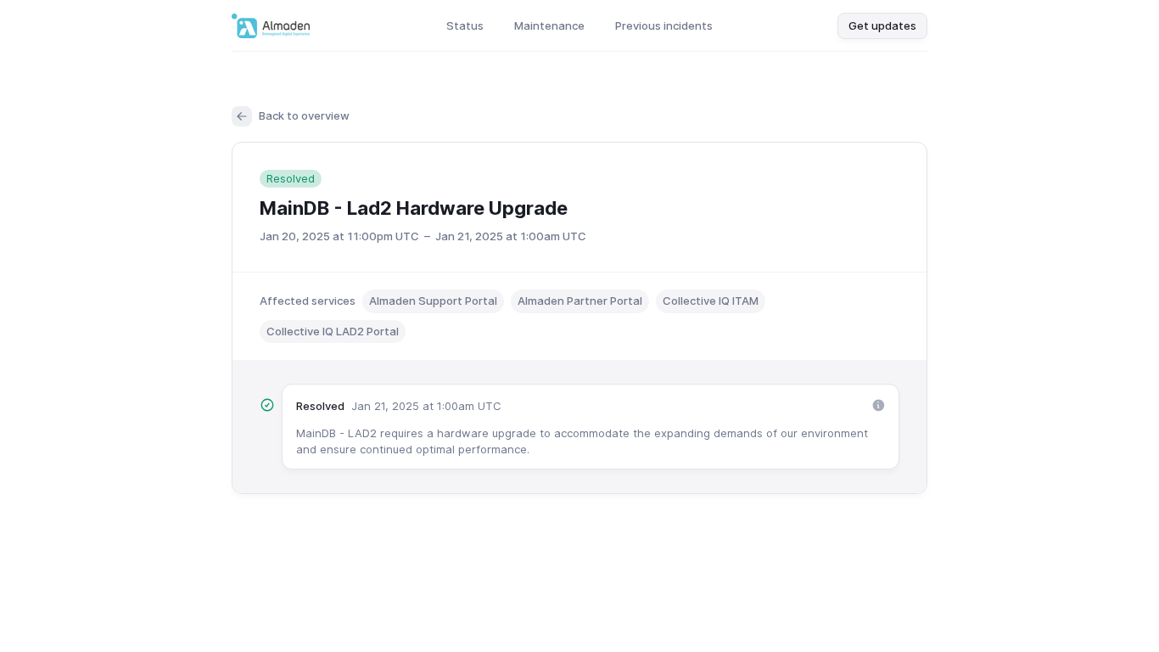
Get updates (882, 25)
